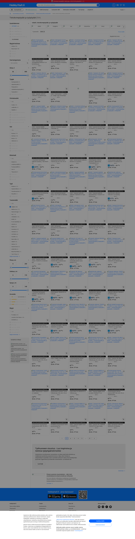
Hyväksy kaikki (100, 521)
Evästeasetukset (100, 525)
